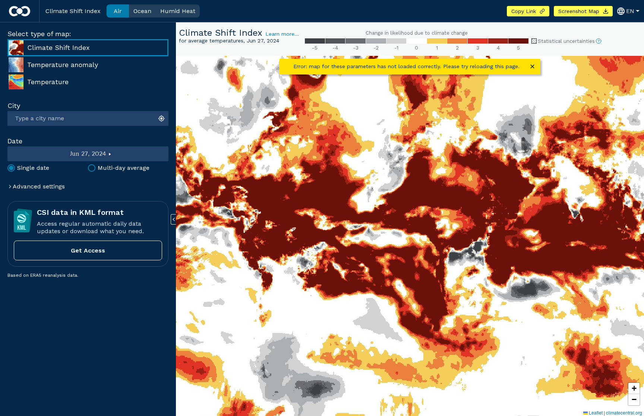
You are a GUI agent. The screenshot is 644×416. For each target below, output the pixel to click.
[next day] (137, 153)
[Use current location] (162, 118)
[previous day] (38, 153)
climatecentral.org (624, 412)
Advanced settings (38, 186)
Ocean (142, 11)
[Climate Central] (19, 11)
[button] (634, 388)
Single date (33, 167)
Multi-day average (123, 167)
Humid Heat (177, 11)
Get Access (88, 250)
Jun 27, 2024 (88, 154)
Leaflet (595, 412)
